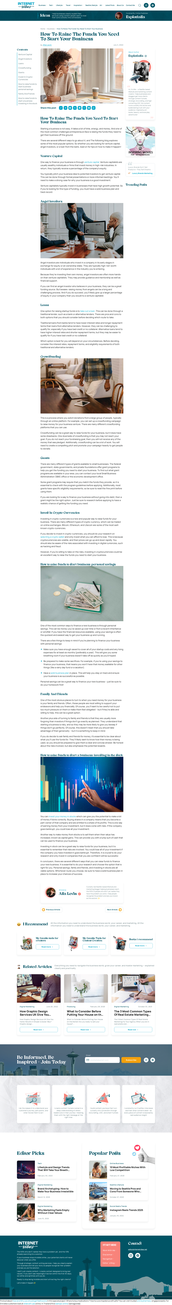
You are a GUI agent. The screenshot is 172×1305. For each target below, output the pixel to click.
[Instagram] (146, 5)
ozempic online (61, 1303)
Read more (46, 947)
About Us (120, 5)
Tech (51, 5)
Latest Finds (109, 5)
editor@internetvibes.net (137, 1249)
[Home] (26, 5)
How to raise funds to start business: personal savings (27, 87)
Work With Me (109, 1250)
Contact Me (130, 5)
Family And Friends (26, 93)
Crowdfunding (24, 68)
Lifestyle (59, 5)
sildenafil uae (29, 1303)
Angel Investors (25, 59)
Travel (68, 5)
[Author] (79, 894)
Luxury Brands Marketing (142, 173)
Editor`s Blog (108, 1263)
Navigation (108, 1258)
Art (101, 5)
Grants (21, 72)
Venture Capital (25, 54)
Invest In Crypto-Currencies (25, 78)
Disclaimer (107, 1254)
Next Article (112, 909)
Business (42, 5)
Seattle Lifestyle (91, 5)
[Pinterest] (152, 5)
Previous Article (53, 909)
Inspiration (78, 5)
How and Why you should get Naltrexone (30, 1301)
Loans (21, 63)
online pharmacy (144, 1301)
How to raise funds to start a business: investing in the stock (27, 101)
